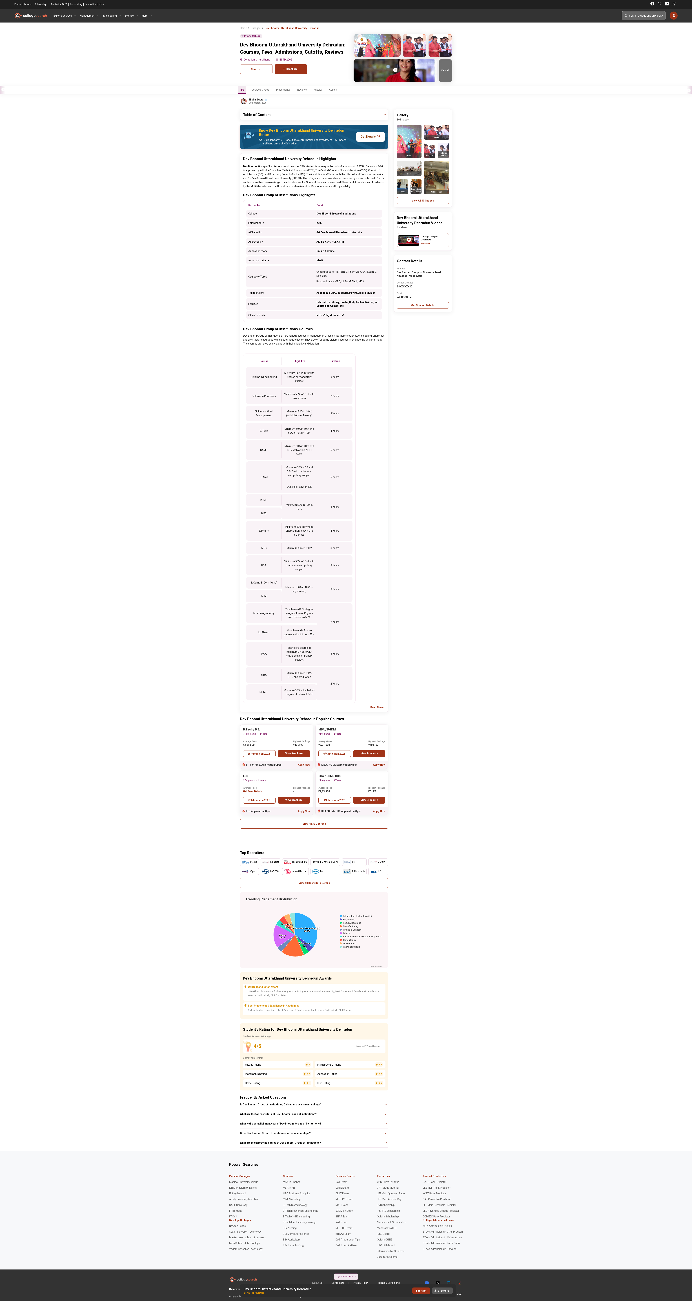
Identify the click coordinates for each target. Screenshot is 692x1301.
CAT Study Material (388, 1187)
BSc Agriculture (292, 1239)
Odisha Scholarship (388, 1216)
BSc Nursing (290, 1228)
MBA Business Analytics (296, 1193)
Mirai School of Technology (244, 1243)
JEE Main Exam (344, 1210)
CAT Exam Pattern (346, 1245)
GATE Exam (342, 1187)
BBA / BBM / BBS (329, 776)
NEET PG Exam (344, 1199)
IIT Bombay (235, 1210)
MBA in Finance (291, 1182)
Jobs (101, 4)
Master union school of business (247, 1237)
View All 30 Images (423, 200)
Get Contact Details (422, 305)
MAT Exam (342, 1205)
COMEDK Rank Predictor (436, 1216)
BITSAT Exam (343, 1233)
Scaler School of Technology (245, 1231)
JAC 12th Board (386, 1245)
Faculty (318, 89)
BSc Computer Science (296, 1233)
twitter (438, 1283)
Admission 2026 (59, 4)
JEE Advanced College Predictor (441, 1210)
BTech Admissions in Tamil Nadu (441, 1243)
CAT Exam (341, 1182)
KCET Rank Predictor (434, 1193)
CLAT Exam (342, 1193)
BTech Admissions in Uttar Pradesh (443, 1231)
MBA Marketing (292, 1199)
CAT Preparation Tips (348, 1239)
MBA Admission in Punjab (437, 1225)
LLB (245, 776)
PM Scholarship (386, 1205)
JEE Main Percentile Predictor (439, 1205)
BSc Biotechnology (293, 1245)
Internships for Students (391, 1251)
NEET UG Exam (344, 1228)
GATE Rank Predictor (434, 1182)
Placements (283, 89)
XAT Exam (341, 1222)
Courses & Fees (260, 89)
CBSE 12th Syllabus (388, 1182)
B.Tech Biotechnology (295, 1205)
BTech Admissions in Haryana (439, 1249)
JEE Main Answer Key (389, 1199)
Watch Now (425, 244)
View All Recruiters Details (314, 883)
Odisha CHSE (384, 1239)
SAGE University (238, 1205)
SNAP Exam (342, 1216)
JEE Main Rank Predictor (437, 1187)
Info (242, 89)
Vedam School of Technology (246, 1249)
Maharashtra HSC (387, 1228)
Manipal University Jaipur (243, 1182)
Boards (28, 4)
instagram (459, 1283)
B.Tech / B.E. (251, 729)
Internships (90, 4)
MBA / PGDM (327, 729)
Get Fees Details (253, 791)
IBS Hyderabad (237, 1193)
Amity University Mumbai (243, 1199)
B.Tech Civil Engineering (296, 1216)
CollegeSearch (30, 16)
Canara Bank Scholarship (391, 1222)
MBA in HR (289, 1187)
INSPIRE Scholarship (388, 1210)
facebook (427, 1283)
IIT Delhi (233, 1216)
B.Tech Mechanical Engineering (300, 1210)
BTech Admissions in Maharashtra (442, 1237)
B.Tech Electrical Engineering (299, 1222)
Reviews (302, 89)
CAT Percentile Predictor (437, 1199)
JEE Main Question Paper (391, 1193)
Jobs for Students (387, 1256)
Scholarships (41, 4)
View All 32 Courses (314, 823)
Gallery (333, 89)
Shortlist (256, 69)
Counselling (76, 4)
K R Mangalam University (243, 1187)
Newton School (237, 1225)
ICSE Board (383, 1233)
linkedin (448, 1283)
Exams (17, 4)
